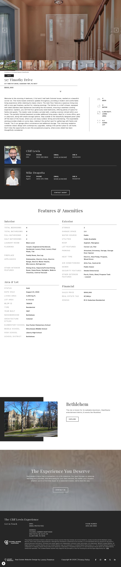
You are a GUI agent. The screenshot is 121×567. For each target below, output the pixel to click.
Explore (72, 419)
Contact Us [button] (60, 490)
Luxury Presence (47, 560)
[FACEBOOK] (95, 560)
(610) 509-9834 (42, 157)
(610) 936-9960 (91, 526)
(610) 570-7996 (42, 179)
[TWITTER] (110, 560)
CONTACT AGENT (60, 192)
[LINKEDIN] (115, 560)
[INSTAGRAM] (100, 560)
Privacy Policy (84, 560)
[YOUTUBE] (105, 560)
